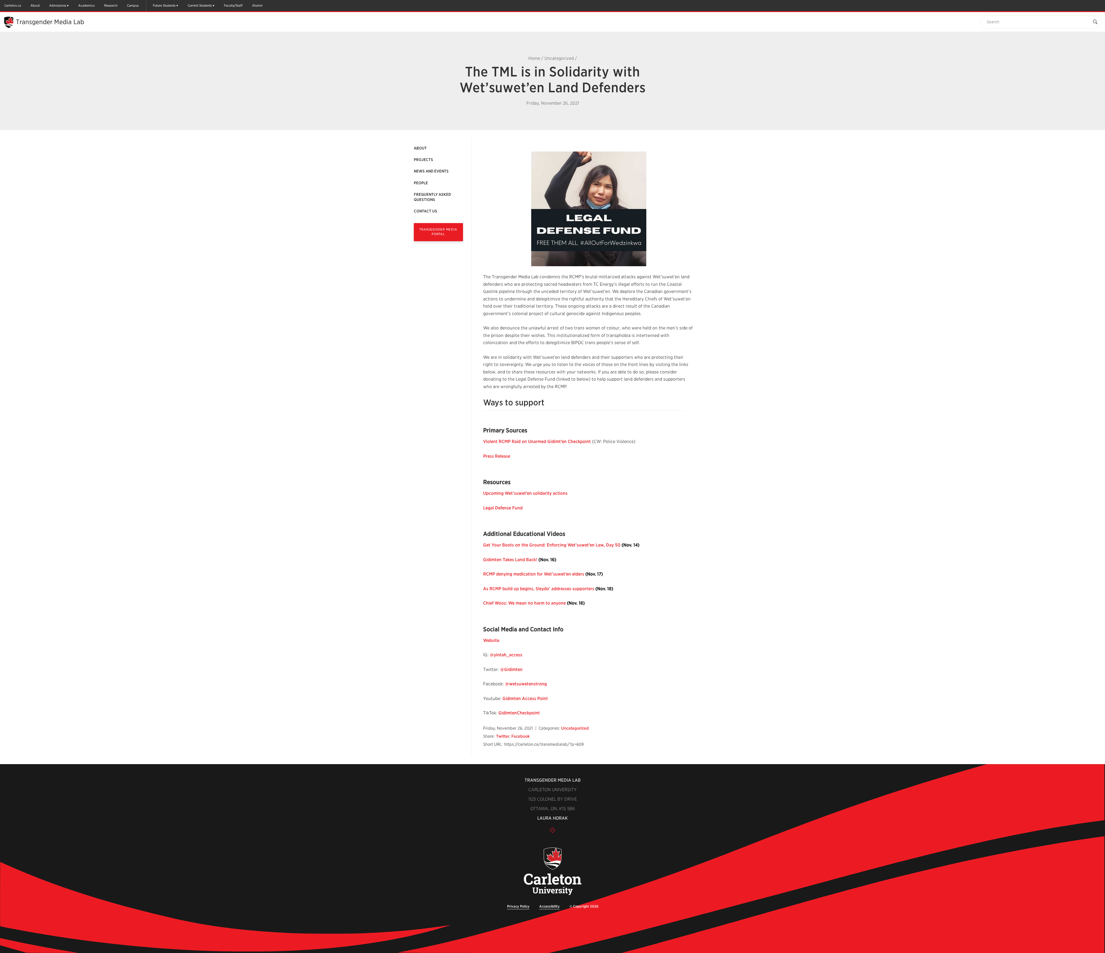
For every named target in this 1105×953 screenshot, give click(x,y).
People (421, 183)
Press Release (496, 456)
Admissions (57, 5)
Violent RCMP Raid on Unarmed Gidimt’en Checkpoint (537, 441)
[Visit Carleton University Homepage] (552, 871)
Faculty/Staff (233, 5)
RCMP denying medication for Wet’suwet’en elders (533, 574)
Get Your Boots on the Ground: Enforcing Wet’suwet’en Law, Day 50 (551, 545)
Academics (86, 5)
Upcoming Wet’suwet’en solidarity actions (525, 493)
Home (534, 58)
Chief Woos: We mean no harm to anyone (524, 603)
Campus (133, 5)
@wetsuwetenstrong (526, 684)
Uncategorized (559, 58)
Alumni (257, 5)
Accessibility (549, 906)
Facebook (520, 736)
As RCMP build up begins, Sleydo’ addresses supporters (538, 588)
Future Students (164, 5)
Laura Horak (552, 818)
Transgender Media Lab (50, 22)
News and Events (431, 171)
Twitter (502, 736)
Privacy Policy (518, 906)
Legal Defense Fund (503, 508)
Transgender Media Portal (438, 231)
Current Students (200, 5)
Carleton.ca (12, 5)
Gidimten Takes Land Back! (510, 559)
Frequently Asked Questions (432, 197)
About (35, 5)
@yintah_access (506, 654)
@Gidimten (511, 669)
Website (491, 640)
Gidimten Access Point (525, 698)
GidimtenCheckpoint (519, 713)
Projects (423, 160)
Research (110, 5)
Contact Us (425, 211)
